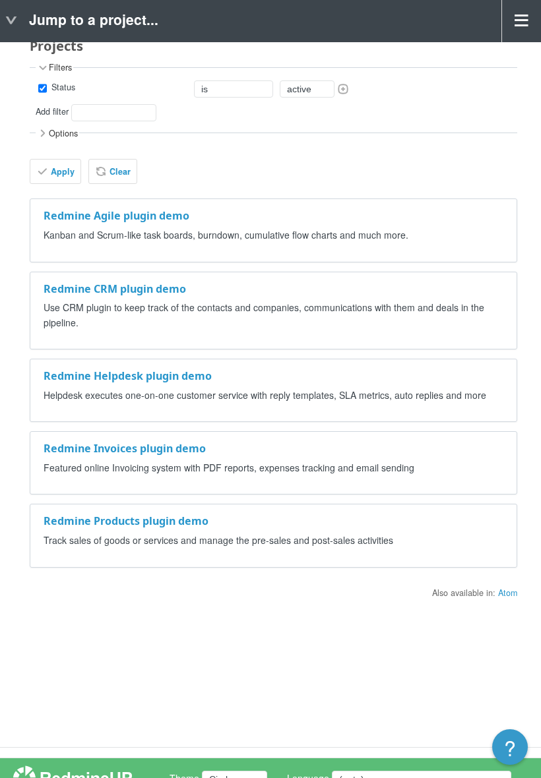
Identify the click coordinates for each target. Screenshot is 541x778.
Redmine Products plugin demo (126, 521)
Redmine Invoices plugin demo (125, 448)
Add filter (52, 111)
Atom (507, 593)
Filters (60, 68)
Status (62, 87)
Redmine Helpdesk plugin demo (128, 376)
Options (63, 133)
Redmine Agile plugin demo (116, 215)
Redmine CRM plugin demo (115, 289)
